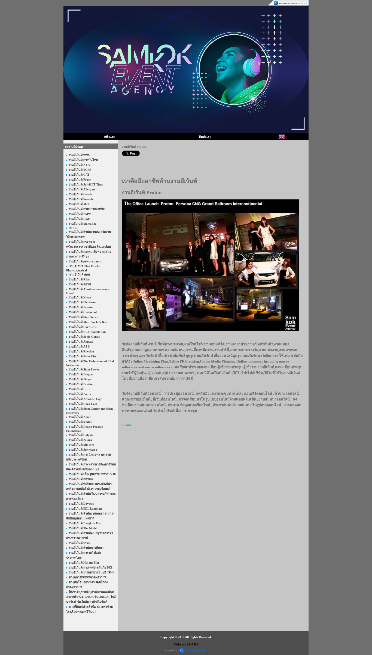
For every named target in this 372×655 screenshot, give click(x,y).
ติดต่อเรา (205, 136)
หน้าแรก (109, 136)
